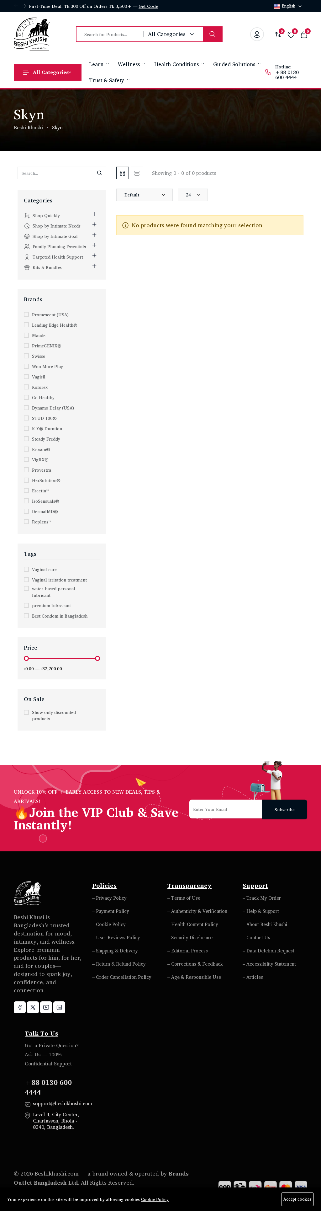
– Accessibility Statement (269, 964)
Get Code (148, 6)
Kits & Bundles (47, 267)
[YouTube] (46, 1007)
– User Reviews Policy (116, 937)
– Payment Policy (110, 911)
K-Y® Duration (47, 428)
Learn (97, 64)
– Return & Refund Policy (119, 964)
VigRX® (40, 459)
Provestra (41, 470)
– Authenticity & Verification (197, 911)
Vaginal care (44, 569)
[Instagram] (59, 1007)
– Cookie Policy (109, 924)
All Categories (51, 72)
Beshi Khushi (28, 127)
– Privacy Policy (109, 898)
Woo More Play (47, 366)
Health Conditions (177, 64)
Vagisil (38, 376)
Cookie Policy (155, 1199)
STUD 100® (44, 418)
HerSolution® (46, 480)
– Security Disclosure (190, 937)
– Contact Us (256, 937)
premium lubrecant (51, 605)
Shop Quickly (46, 215)
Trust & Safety (107, 80)
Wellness (129, 64)
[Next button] (16, 5)
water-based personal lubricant (53, 591)
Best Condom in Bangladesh (59, 616)
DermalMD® (45, 511)
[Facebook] (20, 1007)
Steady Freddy (46, 439)
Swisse (38, 356)
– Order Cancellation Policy (121, 977)
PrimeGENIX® (46, 345)
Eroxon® (41, 449)
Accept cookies (297, 1199)
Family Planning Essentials (59, 246)
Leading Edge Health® (54, 325)
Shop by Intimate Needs (57, 225)
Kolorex (40, 387)
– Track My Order (262, 898)
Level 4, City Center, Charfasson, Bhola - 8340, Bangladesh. (56, 1120)
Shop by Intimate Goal (55, 236)
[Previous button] (23, 5)
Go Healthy (43, 397)
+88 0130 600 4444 (287, 74)
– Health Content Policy (192, 924)
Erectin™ (40, 490)
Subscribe (285, 809)
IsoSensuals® (45, 501)
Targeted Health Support (58, 256)
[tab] (122, 173)
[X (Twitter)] (33, 1007)
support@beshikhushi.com (62, 1103)
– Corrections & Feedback (195, 964)
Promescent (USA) (50, 314)
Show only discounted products (54, 715)
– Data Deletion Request (268, 951)
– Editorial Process (187, 951)
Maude (38, 335)
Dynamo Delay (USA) (53, 408)
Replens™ (41, 521)
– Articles (253, 977)
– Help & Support (261, 911)
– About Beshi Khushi (265, 924)
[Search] (212, 34)
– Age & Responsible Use (194, 977)
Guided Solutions (235, 64)
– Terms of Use (183, 898)
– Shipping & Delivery (115, 951)
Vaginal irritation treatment (59, 579)
